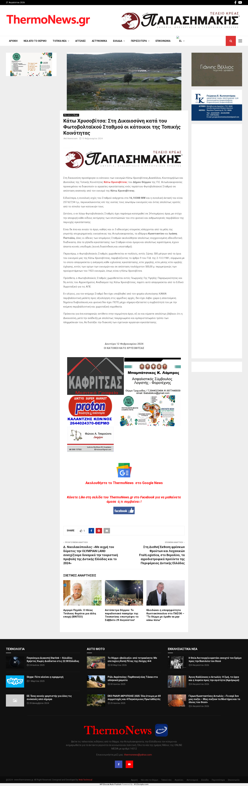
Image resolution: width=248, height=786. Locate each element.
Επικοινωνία (163, 41)
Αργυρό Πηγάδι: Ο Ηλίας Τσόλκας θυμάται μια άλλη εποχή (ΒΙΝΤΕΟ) (79, 613)
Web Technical (85, 780)
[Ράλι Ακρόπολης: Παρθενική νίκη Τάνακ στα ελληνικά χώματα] (96, 681)
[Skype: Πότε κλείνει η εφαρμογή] (15, 681)
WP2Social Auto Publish (110, 784)
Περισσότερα (139, 41)
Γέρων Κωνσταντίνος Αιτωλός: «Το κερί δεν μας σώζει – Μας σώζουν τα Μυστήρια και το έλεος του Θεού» (214, 699)
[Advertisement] (217, 241)
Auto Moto (96, 649)
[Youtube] (129, 764)
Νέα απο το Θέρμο (35, 41)
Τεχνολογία (15, 649)
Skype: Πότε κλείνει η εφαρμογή (45, 677)
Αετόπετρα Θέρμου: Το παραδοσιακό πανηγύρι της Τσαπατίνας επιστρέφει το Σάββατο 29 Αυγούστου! (122, 615)
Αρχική (13, 41)
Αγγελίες (80, 41)
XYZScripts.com (141, 784)
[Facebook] (118, 764)
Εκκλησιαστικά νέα (182, 649)
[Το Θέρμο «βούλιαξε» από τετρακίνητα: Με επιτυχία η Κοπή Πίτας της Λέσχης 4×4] (96, 662)
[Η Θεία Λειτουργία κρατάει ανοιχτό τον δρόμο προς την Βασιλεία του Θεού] (177, 662)
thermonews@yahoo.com (138, 754)
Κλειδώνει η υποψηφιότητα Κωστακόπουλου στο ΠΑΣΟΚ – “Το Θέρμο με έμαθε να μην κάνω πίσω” (165, 615)
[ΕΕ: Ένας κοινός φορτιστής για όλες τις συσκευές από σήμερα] (15, 700)
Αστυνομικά (99, 41)
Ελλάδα (117, 41)
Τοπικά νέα (59, 41)
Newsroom (72, 138)
